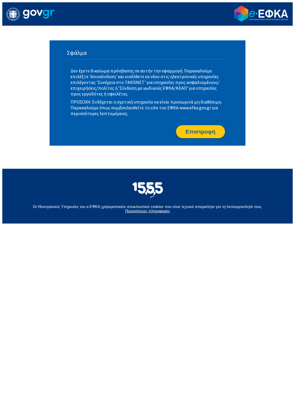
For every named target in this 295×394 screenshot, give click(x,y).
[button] (200, 131)
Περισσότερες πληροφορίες (147, 211)
